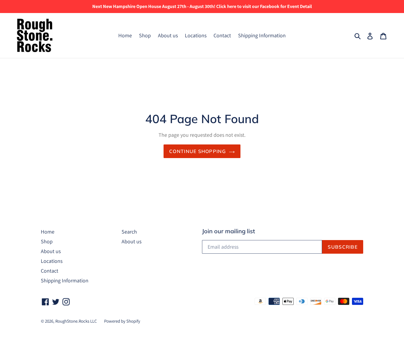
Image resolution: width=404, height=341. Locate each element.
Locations (195, 35)
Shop (145, 35)
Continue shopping (197, 151)
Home (125, 35)
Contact (222, 35)
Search (129, 231)
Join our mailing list (228, 231)
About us (168, 35)
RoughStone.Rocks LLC (76, 321)
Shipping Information (262, 35)
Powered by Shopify (122, 321)
